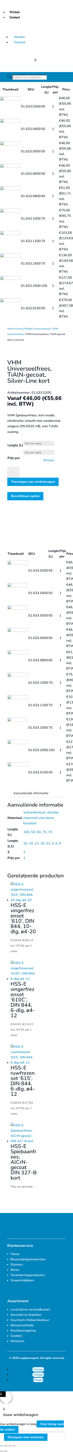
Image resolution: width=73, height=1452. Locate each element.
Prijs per (14, 458)
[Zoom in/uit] (1, 1445)
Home (10, 328)
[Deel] (9, 1445)
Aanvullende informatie (30, 793)
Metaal (28, 328)
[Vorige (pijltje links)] (1, 1451)
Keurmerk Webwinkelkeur (30, 1320)
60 (39, 832)
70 (44, 832)
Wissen (48, 460)
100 (26, 832)
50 (33, 832)
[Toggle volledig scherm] (5, 1445)
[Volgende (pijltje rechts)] (5, 1451)
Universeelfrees (42, 328)
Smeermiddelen (22, 1280)
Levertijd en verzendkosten (30, 1309)
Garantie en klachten (26, 1315)
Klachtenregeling (23, 1330)
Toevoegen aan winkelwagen (33, 481)
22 (37, 843)
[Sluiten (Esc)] (13, 1445)
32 (48, 843)
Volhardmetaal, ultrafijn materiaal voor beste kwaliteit (41, 818)
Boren (15, 1270)
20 (31, 843)
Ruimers (17, 1264)
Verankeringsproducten (28, 1275)
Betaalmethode (22, 1325)
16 (25, 843)
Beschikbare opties (25, 496)
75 (50, 832)
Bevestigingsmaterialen (28, 1259)
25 (42, 843)
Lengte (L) (15, 445)
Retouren (17, 1341)
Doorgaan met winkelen (26, 1437)
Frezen (19, 328)
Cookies (16, 1336)
